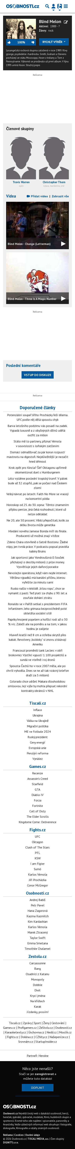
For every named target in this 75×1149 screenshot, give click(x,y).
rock (50, 30)
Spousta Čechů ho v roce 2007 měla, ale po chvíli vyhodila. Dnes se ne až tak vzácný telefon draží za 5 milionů (37, 670)
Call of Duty (37, 811)
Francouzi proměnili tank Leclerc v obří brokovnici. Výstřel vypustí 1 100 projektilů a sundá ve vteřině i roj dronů (37, 655)
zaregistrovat (44, 1074)
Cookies (18, 1135)
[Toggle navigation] (66, 6)
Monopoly (37, 979)
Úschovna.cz (36, 1032)
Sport (37, 1023)
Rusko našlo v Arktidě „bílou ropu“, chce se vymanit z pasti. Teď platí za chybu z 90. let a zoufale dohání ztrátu (37, 593)
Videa (11, 196)
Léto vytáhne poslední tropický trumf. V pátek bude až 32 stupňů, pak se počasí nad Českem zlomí (37, 483)
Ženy (46, 1023)
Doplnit (37, 1088)
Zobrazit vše (60, 196)
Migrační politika (37, 726)
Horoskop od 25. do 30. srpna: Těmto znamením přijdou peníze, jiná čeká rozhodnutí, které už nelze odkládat (37, 509)
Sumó (37, 869)
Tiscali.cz (37, 703)
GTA (37, 789)
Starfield (37, 784)
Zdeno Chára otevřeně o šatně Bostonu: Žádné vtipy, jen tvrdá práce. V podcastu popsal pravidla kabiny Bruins (37, 546)
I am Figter (37, 864)
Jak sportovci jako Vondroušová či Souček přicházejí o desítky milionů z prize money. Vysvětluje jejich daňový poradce (37, 562)
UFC (37, 836)
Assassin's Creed (37, 779)
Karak (37, 1006)
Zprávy (27, 1023)
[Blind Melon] (21, 28)
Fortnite (37, 806)
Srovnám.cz (25, 1041)
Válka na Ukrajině (37, 721)
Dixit (37, 990)
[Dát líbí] (11, 42)
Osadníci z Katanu (37, 974)
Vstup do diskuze (37, 375)
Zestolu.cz (37, 956)
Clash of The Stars (37, 847)
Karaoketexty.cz (15, 1032)
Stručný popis (33, 65)
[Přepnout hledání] (47, 6)
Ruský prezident (38, 737)
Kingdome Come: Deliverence (37, 822)
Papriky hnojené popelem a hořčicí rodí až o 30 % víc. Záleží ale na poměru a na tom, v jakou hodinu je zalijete (38, 624)
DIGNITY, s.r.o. (11, 1142)
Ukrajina (37, 715)
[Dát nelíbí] (30, 42)
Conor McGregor (37, 885)
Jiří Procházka (37, 880)
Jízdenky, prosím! (37, 1012)
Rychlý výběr (52, 42)
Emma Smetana (37, 943)
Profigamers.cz (27, 1028)
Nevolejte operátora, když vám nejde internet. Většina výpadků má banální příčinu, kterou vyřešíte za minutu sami (37, 577)
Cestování (58, 1023)
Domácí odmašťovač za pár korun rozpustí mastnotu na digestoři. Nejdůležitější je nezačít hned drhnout (37, 456)
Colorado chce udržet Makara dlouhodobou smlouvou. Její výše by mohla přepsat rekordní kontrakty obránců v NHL (37, 686)
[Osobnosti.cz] (22, 6)
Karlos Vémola (37, 874)
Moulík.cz (65, 1032)
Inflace (37, 710)
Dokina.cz (27, 1037)
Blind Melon (50, 21)
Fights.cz (38, 829)
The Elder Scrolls (38, 816)
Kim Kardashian (38, 921)
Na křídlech (37, 1001)
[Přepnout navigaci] (53, 6)
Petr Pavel (37, 905)
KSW (38, 858)
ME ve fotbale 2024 (37, 731)
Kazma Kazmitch (38, 916)
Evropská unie (37, 748)
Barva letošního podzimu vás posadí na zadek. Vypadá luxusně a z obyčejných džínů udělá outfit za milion (38, 430)
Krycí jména (37, 996)
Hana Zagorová (38, 911)
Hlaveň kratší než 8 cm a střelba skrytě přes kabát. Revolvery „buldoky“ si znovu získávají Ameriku (37, 639)
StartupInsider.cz (46, 1041)
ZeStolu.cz (46, 1028)
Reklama (7, 1135)
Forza (37, 800)
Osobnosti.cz (37, 893)
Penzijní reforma (37, 753)
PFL (37, 853)
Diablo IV (37, 795)
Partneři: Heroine (37, 1056)
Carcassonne (37, 963)
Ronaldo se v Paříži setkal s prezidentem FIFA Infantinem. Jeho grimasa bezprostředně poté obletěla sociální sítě (37, 608)
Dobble (37, 985)
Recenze (37, 773)
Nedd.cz (52, 1032)
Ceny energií (37, 742)
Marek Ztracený (38, 932)
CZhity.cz (41, 1037)
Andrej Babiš (37, 900)
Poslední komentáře (23, 365)
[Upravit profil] (66, 22)
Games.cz (37, 766)
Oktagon (37, 842)
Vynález (37, 759)
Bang (37, 968)
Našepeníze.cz (58, 1037)
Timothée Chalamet (37, 949)
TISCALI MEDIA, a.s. (38, 1138)
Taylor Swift (38, 938)
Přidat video (39, 196)
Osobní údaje (32, 1135)
